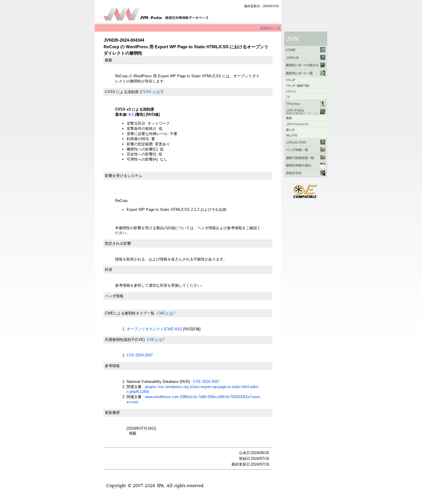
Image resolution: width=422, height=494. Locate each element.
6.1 (131, 114)
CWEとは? (166, 313)
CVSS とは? (151, 92)
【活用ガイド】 (270, 28)
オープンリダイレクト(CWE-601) (154, 329)
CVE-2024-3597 (140, 355)
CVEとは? (155, 339)
